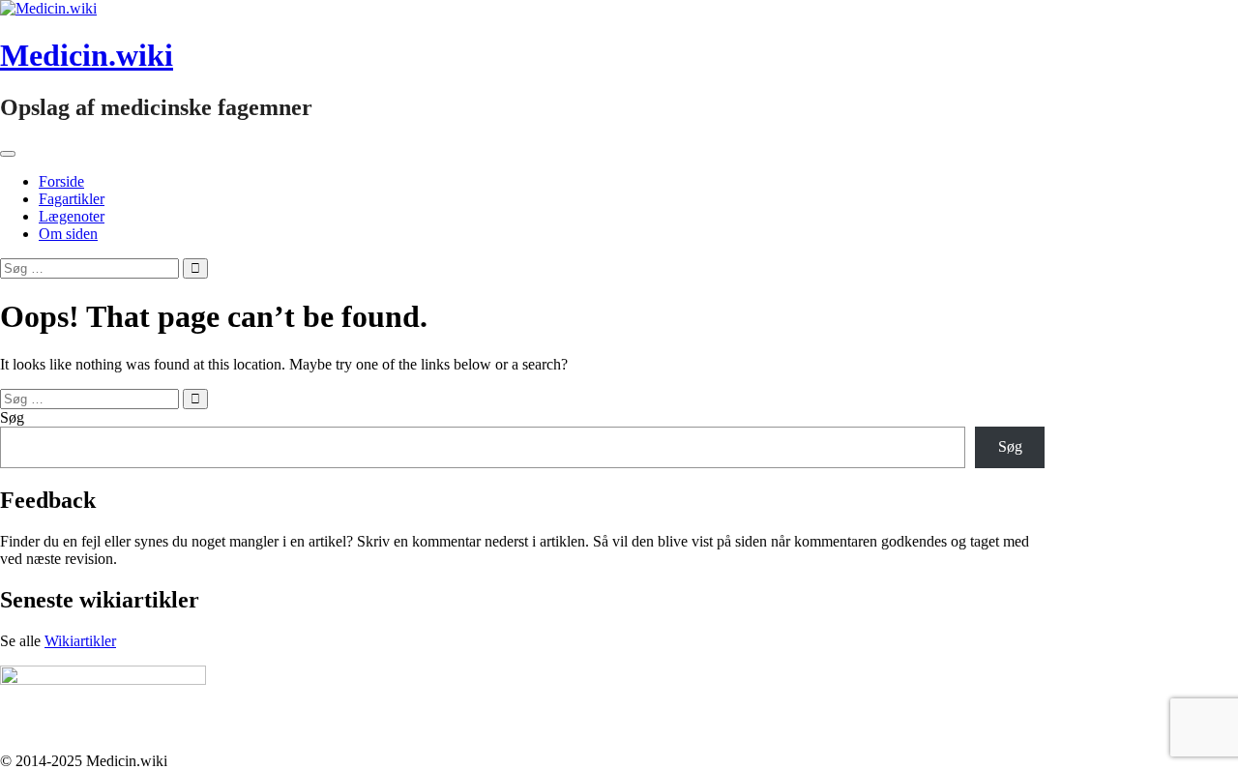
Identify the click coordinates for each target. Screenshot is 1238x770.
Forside (61, 181)
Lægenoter (71, 216)
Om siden (68, 233)
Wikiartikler (80, 641)
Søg (12, 417)
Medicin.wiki (86, 55)
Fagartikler (71, 199)
